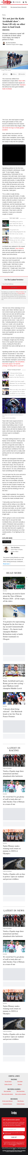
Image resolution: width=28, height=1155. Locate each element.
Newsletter (22, 74)
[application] (14, 152)
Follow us (15, 74)
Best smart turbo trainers (7, 1094)
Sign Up (14, 1137)
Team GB (21, 81)
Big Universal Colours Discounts (18, 7)
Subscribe (18, 2)
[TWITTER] (12, 554)
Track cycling (6, 541)
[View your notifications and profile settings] (10, 2)
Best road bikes (7, 1091)
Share (6, 74)
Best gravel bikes (21, 1091)
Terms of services (20, 291)
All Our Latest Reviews (7, 1101)
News (21, 44)
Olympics (23, 85)
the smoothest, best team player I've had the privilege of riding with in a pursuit (13, 364)
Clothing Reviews (20, 1103)
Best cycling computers (20, 1094)
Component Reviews (7, 1103)
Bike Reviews (21, 1101)
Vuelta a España (8, 1084)
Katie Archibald (7, 89)
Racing (3, 15)
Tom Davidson (12, 42)
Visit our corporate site (19, 1148)
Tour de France (8, 1081)
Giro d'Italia (19, 1081)
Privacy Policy (19, 1143)
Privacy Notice (21, 293)
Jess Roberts (19, 248)
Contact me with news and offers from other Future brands (14, 1133)
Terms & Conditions (13, 1144)
